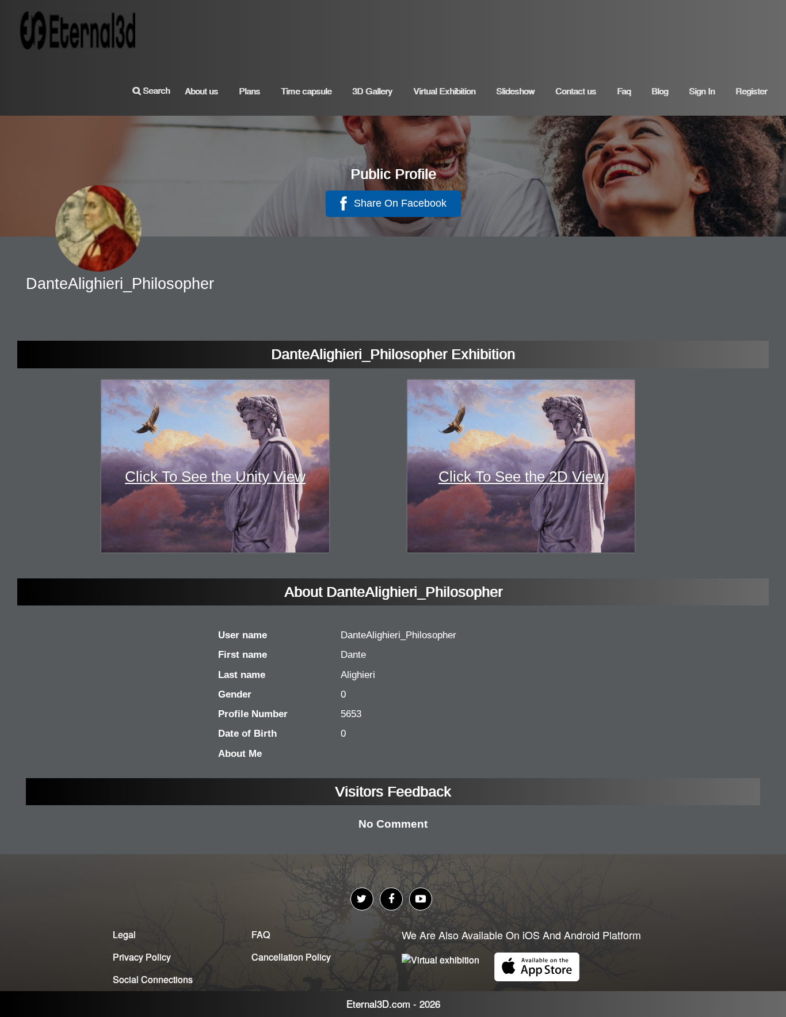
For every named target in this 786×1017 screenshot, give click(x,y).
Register (751, 91)
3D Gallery (372, 91)
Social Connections (153, 979)
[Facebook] (391, 899)
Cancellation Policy (291, 956)
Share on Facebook (399, 203)
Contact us (575, 91)
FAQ (260, 934)
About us (201, 91)
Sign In (702, 91)
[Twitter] (361, 899)
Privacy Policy (142, 956)
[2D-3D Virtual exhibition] (80, 26)
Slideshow (515, 91)
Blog (659, 91)
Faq (624, 91)
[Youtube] (420, 899)
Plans (249, 91)
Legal (124, 934)
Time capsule (306, 91)
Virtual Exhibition (444, 91)
